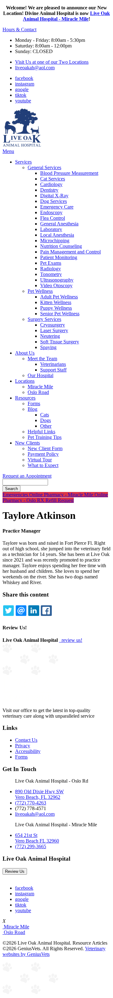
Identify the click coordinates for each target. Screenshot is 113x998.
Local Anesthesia (57, 235)
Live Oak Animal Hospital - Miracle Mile (66, 16)
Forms (34, 403)
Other (45, 426)
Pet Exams (50, 263)
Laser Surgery (54, 330)
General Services (44, 167)
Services (23, 162)
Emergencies (16, 494)
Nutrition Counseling (61, 246)
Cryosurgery (52, 324)
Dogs (45, 420)
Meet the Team (42, 358)
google (22, 89)
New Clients (27, 442)
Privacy (22, 745)
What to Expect (43, 465)
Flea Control (52, 218)
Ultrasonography (56, 280)
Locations (25, 381)
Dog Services (53, 201)
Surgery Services (44, 319)
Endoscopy (51, 212)
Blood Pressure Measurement (69, 173)
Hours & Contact (19, 29)
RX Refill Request (55, 500)
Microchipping (54, 240)
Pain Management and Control (70, 251)
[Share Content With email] (21, 610)
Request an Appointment (27, 476)
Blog (32, 409)
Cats (44, 414)
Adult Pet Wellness (59, 296)
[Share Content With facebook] (46, 610)
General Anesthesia (59, 223)
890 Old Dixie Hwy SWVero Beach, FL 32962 (39, 794)
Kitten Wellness (55, 302)
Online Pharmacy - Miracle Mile (61, 494)
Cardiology (51, 184)
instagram (24, 83)
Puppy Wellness (56, 308)
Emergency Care (56, 206)
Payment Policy (43, 454)
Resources (25, 398)
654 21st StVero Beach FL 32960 (37, 838)
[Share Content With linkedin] (33, 610)
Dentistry (49, 190)
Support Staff (53, 369)
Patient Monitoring (58, 257)
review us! (71, 640)
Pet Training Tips (45, 437)
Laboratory (51, 229)
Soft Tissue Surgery (59, 341)
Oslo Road (38, 392)
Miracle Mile (40, 386)
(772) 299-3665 (30, 846)
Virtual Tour (40, 459)
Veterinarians (53, 364)
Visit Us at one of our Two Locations (52, 62)
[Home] (22, 145)
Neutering (50, 336)
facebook (24, 78)
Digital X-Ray (54, 195)
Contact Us (26, 740)
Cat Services (52, 178)
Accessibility (27, 751)
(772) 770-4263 (30, 802)
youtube (23, 100)
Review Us (14, 871)
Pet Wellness (40, 291)
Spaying (48, 347)
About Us (25, 353)
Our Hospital (40, 375)
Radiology (50, 268)
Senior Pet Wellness (59, 313)
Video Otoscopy (56, 285)
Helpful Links (41, 431)
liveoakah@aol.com (35, 67)
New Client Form (45, 448)
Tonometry (51, 274)
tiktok (20, 95)
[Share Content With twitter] (8, 610)
